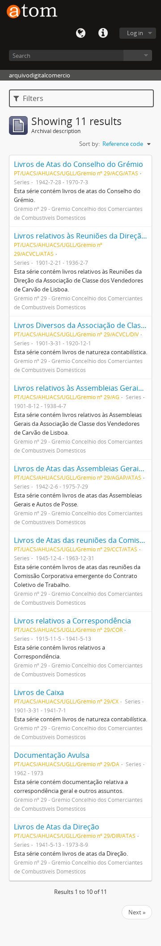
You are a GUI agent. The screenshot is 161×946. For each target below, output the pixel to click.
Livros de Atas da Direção (56, 827)
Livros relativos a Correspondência (72, 621)
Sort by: (89, 144)
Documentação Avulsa (51, 755)
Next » (136, 912)
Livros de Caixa (39, 692)
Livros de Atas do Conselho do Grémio (78, 164)
